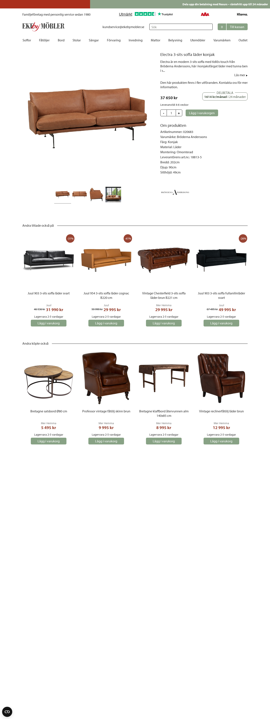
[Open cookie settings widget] (7, 712)
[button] (233, 26)
